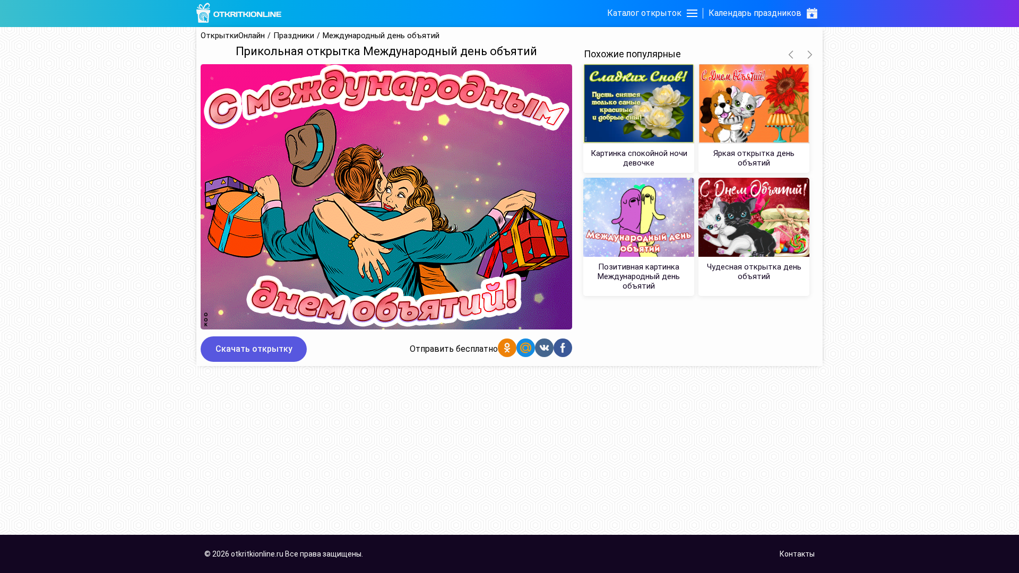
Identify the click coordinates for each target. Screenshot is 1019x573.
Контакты (797, 554)
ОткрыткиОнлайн (233, 35)
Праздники (293, 35)
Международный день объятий (381, 35)
